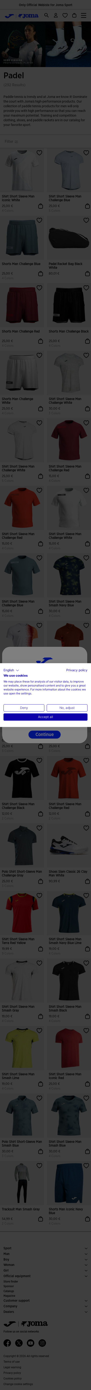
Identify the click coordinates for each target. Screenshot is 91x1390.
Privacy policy (77, 670)
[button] (11, 670)
